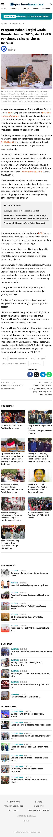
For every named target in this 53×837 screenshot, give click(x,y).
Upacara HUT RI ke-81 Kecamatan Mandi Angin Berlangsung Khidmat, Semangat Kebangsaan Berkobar (12, 458)
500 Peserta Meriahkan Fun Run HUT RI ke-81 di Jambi (38, 515)
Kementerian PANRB (32, 171)
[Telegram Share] (43, 374)
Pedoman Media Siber (13, 806)
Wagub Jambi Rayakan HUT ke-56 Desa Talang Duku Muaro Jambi (40, 429)
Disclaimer (13, 810)
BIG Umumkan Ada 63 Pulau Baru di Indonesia (12, 385)
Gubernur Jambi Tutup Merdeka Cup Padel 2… (31, 652)
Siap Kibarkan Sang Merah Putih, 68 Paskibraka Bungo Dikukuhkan (10, 544)
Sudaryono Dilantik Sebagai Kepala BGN (21, 211)
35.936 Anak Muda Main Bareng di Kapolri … (30, 685)
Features (14, 571)
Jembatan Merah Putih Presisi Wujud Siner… (28, 607)
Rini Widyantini (8, 142)
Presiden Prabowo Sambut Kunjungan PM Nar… (31, 737)
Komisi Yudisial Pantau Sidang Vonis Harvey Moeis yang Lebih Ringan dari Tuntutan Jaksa (40, 388)
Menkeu (41, 358)
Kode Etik (39, 806)
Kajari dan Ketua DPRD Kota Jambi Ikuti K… (30, 629)
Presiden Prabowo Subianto (14, 363)
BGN (40, 233)
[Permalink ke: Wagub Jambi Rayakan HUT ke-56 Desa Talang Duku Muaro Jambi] (40, 416)
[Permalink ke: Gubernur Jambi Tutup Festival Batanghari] (13, 416)
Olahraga (15, 649)
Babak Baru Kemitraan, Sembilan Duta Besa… (29, 759)
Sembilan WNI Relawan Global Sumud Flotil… (29, 781)
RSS (27, 821)
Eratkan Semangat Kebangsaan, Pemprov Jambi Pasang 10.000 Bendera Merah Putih (11, 516)
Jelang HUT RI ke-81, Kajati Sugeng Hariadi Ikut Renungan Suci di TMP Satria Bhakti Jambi (39, 457)
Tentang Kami (13, 802)
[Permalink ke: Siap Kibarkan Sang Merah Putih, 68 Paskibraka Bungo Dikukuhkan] (13, 532)
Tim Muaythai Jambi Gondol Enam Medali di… (30, 674)
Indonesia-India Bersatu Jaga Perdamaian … (31, 726)
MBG (10, 112)
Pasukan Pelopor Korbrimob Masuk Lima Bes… (30, 596)
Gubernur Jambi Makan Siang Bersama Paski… (29, 574)
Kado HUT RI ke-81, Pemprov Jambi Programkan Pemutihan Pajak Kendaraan (12, 488)
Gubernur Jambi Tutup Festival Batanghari (11, 426)
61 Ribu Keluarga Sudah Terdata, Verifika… (27, 618)
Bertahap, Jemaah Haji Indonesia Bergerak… (27, 770)
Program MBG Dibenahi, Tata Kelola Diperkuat (24, 223)
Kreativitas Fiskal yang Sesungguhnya (29, 585)
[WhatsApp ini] (49, 374)
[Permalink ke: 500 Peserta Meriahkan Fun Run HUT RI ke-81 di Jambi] (40, 503)
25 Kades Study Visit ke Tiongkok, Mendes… (27, 715)
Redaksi (39, 802)
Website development (39, 810)
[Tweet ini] (36, 374)
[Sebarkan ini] (30, 374)
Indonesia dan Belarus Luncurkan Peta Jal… (29, 748)
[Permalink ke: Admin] (4, 48)
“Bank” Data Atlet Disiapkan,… (26, 696)
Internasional (17, 711)
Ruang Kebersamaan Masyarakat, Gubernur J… (27, 663)
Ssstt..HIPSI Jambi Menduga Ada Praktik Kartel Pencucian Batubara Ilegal (38, 488)
